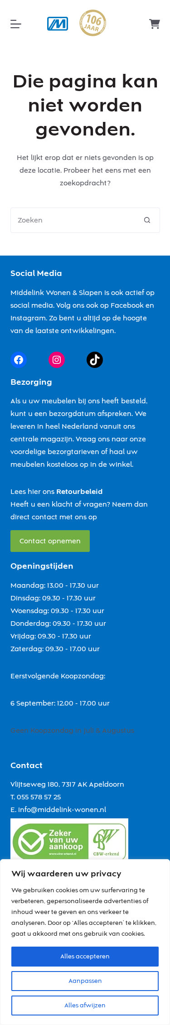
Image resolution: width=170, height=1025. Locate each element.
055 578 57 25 (39, 797)
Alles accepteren (85, 956)
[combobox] (73, 220)
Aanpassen (85, 981)
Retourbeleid (79, 492)
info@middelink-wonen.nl (62, 810)
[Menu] (15, 24)
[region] (85, 942)
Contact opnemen (50, 541)
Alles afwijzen (85, 1005)
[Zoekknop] (147, 220)
